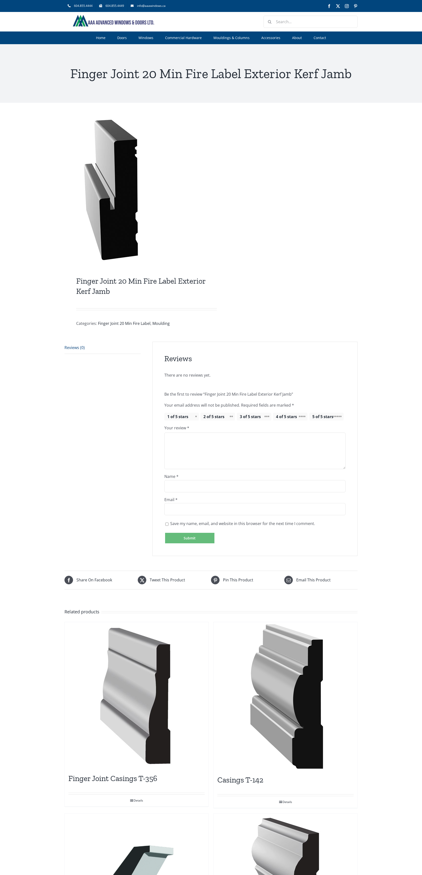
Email (171, 499)
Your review (176, 428)
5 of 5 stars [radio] (322, 416)
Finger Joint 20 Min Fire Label (124, 323)
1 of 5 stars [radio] (177, 416)
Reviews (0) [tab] (74, 347)
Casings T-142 (240, 779)
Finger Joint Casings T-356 (112, 778)
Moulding (161, 323)
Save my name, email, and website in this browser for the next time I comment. (242, 523)
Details (138, 800)
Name (171, 476)
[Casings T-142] (285, 696)
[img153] (134, 190)
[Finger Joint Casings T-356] (136, 695)
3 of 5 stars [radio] (250, 416)
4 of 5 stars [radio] (286, 416)
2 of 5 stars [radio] (213, 416)
